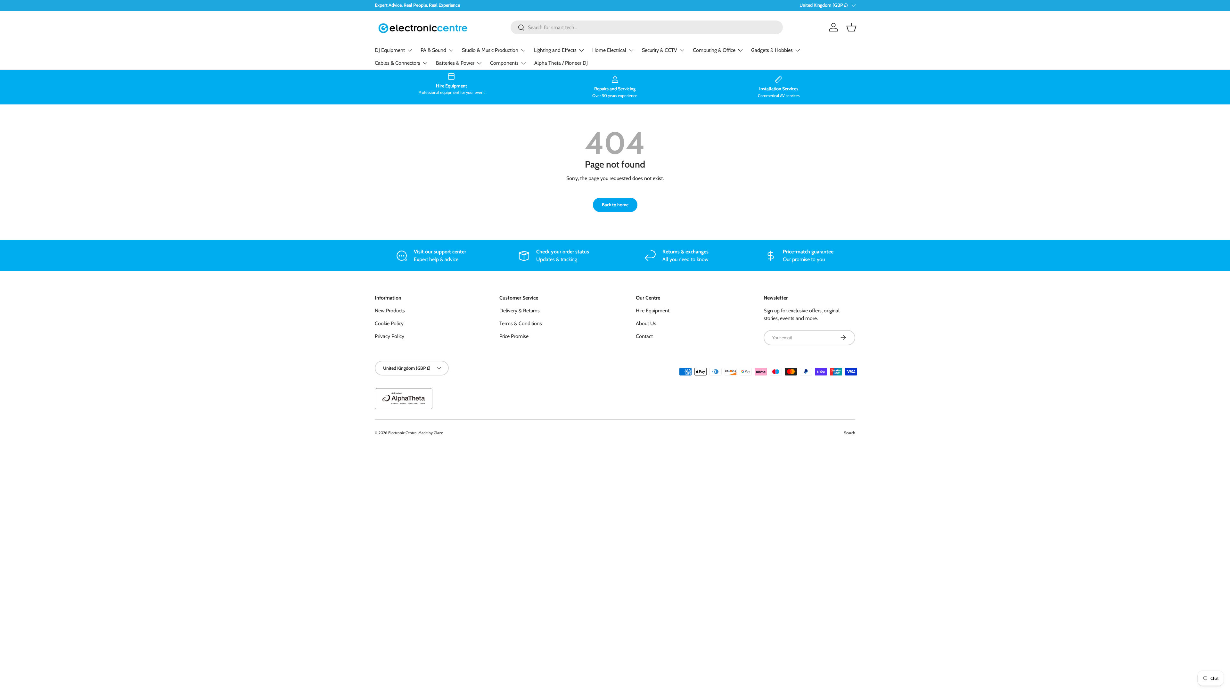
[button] (851, 27)
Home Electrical (609, 50)
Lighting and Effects (555, 50)
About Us (646, 323)
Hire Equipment (652, 311)
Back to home (615, 205)
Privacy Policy (389, 336)
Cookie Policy (389, 323)
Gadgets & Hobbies (772, 50)
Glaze (438, 432)
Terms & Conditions (520, 323)
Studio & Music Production (490, 50)
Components (504, 63)
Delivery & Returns (519, 311)
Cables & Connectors (397, 63)
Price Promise (514, 336)
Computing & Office (714, 50)
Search (849, 432)
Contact (644, 336)
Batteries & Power (455, 63)
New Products (390, 311)
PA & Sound (433, 50)
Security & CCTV (659, 50)
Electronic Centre (402, 432)
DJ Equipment (390, 50)
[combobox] (647, 27)
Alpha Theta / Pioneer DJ (561, 63)
